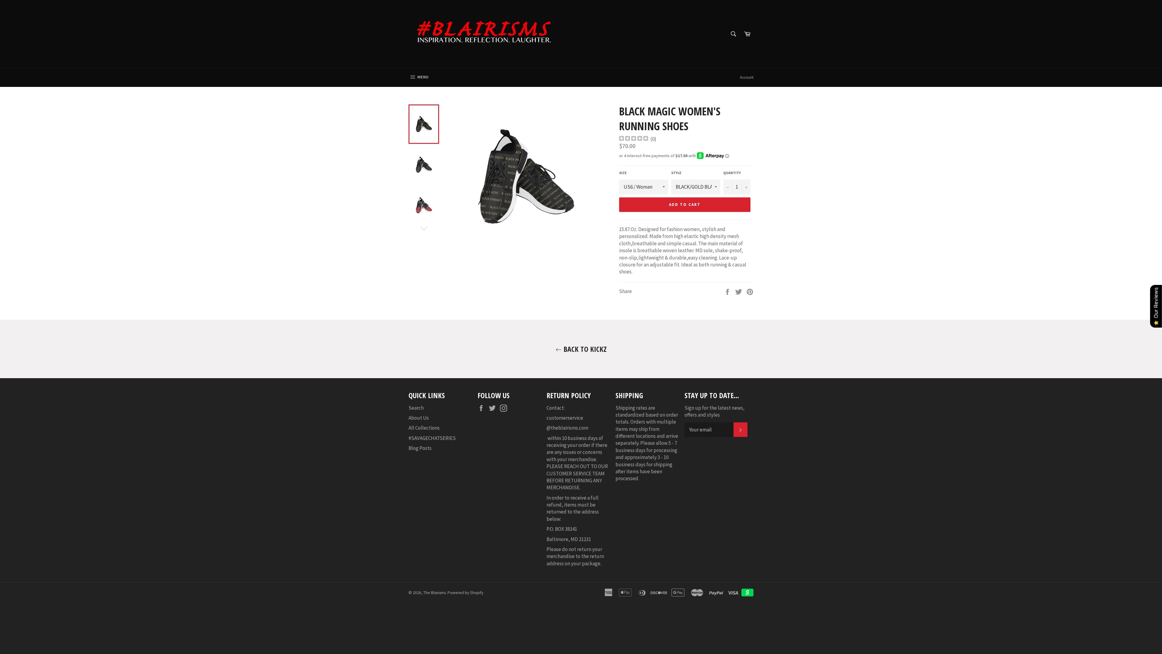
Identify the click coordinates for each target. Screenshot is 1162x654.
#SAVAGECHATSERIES (432, 438)
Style (676, 172)
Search (416, 408)
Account (746, 77)
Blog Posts (420, 448)
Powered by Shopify (465, 592)
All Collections (424, 427)
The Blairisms (434, 592)
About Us (419, 418)
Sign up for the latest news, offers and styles (714, 411)
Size (623, 172)
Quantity (732, 172)
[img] (633, 139)
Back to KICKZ (584, 349)
